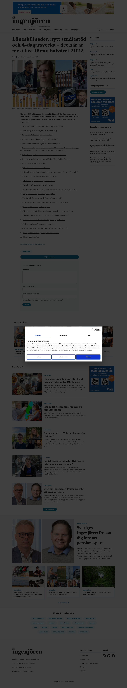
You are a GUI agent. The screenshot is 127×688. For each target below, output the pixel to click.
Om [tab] (89, 335)
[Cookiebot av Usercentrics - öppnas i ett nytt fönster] (92, 329)
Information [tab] (63, 335)
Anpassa (62, 357)
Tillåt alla (88, 357)
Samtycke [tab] (38, 335)
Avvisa (39, 357)
